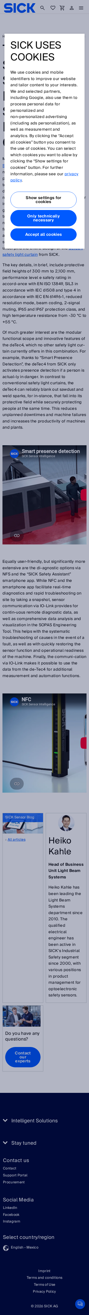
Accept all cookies (43, 234)
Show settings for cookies (43, 199)
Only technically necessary (43, 218)
